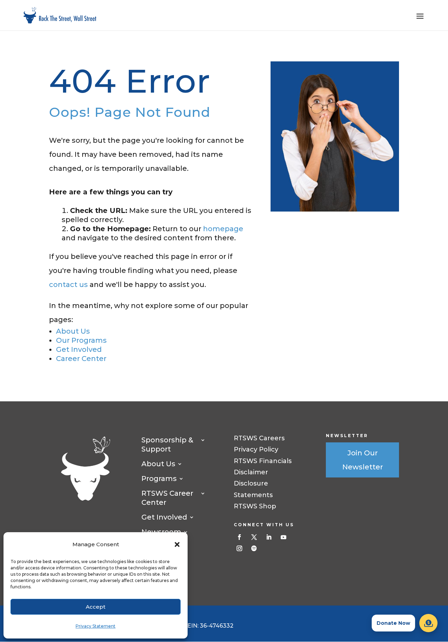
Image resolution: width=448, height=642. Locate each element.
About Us (73, 331)
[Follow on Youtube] (283, 537)
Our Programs (81, 340)
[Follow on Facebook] (239, 537)
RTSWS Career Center (167, 498)
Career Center (81, 358)
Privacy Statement (95, 626)
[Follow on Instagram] (239, 548)
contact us (68, 284)
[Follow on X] (254, 537)
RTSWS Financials (263, 461)
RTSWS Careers (259, 438)
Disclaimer (251, 472)
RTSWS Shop (255, 506)
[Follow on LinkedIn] (268, 537)
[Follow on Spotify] (254, 548)
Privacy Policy (256, 449)
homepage (223, 229)
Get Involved (79, 349)
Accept (95, 606)
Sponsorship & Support (167, 444)
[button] (177, 544)
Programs (159, 478)
